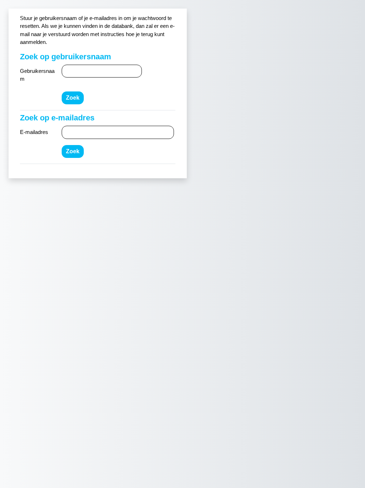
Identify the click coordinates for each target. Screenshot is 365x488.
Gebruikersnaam (37, 75)
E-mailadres (34, 132)
